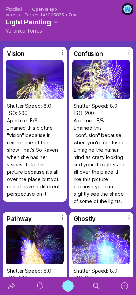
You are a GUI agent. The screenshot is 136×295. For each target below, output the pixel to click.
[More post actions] (58, 55)
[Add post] (68, 286)
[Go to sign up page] (127, 9)
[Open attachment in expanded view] (35, 79)
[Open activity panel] (40, 286)
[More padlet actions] (125, 286)
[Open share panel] (11, 286)
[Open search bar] (96, 286)
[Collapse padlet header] (56, 22)
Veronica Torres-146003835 (35, 15)
